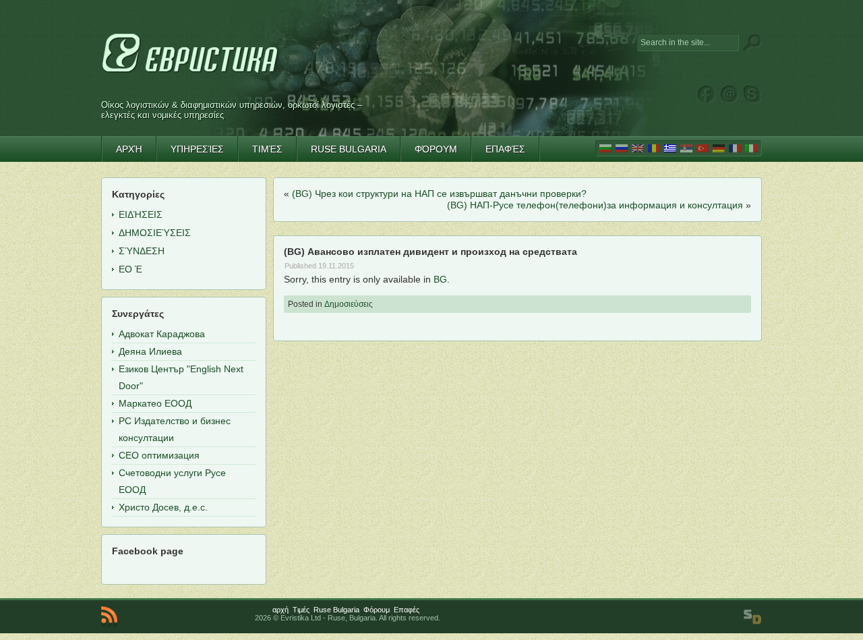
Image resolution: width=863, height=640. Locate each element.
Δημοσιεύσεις (348, 304)
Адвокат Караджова (162, 333)
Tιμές (301, 610)
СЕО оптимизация (159, 455)
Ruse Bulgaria (336, 610)
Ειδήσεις (140, 214)
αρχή (280, 610)
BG (440, 279)
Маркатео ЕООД (155, 403)
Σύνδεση (142, 250)
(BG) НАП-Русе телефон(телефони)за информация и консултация (595, 205)
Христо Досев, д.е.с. (163, 507)
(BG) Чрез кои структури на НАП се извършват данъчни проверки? (439, 193)
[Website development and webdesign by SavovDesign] (752, 617)
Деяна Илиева (150, 351)
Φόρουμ (376, 610)
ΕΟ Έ (130, 269)
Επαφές (406, 610)
